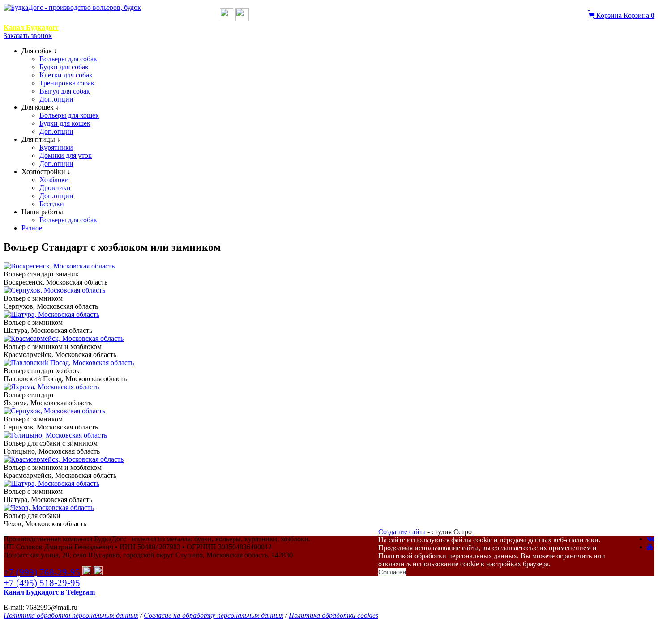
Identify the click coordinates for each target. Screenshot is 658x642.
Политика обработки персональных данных (71, 615)
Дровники (55, 187)
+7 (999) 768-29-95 (179, 18)
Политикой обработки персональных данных (447, 556)
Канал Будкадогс (31, 27)
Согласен (392, 572)
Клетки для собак (66, 75)
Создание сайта (402, 532)
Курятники (56, 147)
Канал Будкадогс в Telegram (49, 592)
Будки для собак (64, 67)
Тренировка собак (66, 83)
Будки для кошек (64, 123)
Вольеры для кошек (69, 115)
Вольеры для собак (68, 59)
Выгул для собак (64, 91)
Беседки (51, 204)
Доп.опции (56, 99)
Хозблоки (54, 179)
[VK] (650, 539)
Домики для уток (65, 155)
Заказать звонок (28, 35)
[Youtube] (650, 547)
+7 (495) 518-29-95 (42, 583)
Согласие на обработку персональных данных (213, 615)
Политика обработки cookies (333, 615)
